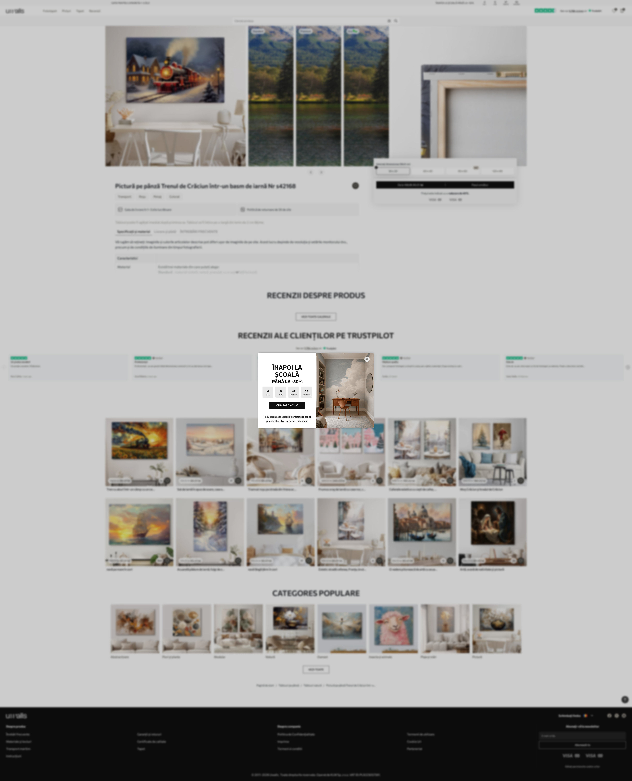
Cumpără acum (287, 405)
